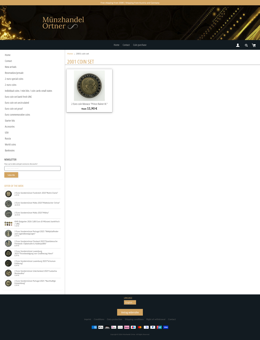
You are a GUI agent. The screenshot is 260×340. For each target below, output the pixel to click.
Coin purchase (139, 45)
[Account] (238, 45)
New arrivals (10, 67)
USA (7, 132)
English (128, 302)
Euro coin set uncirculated (17, 102)
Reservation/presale (14, 73)
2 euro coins (10, 85)
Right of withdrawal (155, 319)
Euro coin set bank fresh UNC (18, 96)
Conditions (99, 319)
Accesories (10, 126)
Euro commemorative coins (17, 114)
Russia (8, 138)
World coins (10, 144)
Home (116, 45)
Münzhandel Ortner (129, 334)
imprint (87, 319)
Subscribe (11, 175)
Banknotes (10, 150)
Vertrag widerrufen (130, 312)
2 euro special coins (14, 79)
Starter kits (10, 120)
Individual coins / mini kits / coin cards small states (28, 91)
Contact (126, 45)
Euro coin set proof (14, 108)
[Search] (246, 45)
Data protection (114, 319)
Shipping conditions (134, 319)
